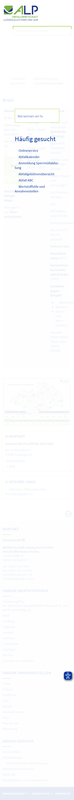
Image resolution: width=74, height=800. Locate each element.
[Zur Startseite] (37, 13)
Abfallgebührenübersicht (36, 174)
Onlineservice (28, 150)
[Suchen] (52, 115)
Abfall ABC (26, 180)
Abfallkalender (29, 157)
